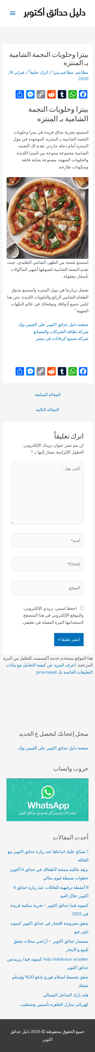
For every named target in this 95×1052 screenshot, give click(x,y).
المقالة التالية (47, 409)
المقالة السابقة (47, 394)
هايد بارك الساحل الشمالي (65, 994)
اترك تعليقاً (39, 72)
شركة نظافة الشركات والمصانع (61, 331)
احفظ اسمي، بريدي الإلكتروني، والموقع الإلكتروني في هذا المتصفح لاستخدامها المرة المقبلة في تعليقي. (53, 615)
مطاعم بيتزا (63, 72)
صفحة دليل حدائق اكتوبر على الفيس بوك (53, 324)
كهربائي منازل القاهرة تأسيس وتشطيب (54, 1004)
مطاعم (82, 72)
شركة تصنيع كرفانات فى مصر (62, 338)
